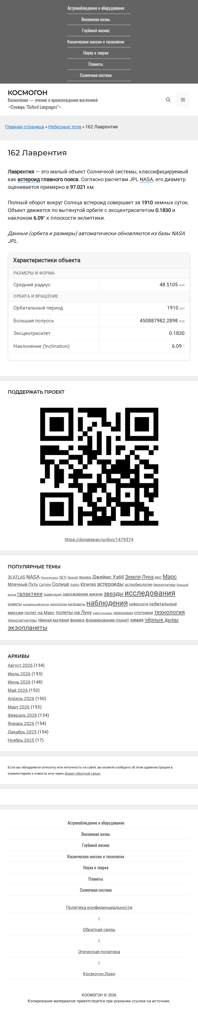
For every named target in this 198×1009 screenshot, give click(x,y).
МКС (158, 577)
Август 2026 (20, 665)
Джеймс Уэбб (108, 577)
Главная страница (24, 126)
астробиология (138, 584)
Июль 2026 (19, 673)
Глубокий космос (96, 30)
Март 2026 (19, 707)
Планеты (95, 64)
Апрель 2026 (21, 698)
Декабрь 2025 (22, 731)
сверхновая (123, 613)
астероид (29, 179)
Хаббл (74, 585)
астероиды (110, 584)
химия (137, 620)
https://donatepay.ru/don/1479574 (99, 539)
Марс (170, 576)
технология (169, 612)
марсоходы (58, 604)
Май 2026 (18, 690)
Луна (148, 577)
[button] (168, 99)
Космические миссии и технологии (95, 41)
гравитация (53, 594)
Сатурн (45, 584)
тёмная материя (53, 620)
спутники (143, 612)
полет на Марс (39, 612)
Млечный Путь (23, 584)
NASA (146, 179)
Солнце (60, 584)
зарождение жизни (83, 594)
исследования (150, 593)
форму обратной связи (82, 773)
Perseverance (49, 577)
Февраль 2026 (22, 715)
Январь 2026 (21, 723)
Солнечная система (96, 75)
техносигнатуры (22, 620)
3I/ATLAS (16, 577)
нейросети (138, 604)
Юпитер (88, 584)
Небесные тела (64, 126)
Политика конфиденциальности (99, 907)
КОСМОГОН (28, 92)
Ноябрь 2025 (21, 740)
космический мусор (36, 604)
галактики (30, 594)
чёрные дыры (162, 620)
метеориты (76, 604)
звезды (113, 593)
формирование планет (107, 620)
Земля (133, 577)
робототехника (102, 613)
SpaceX (73, 577)
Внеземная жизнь (95, 19)
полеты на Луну (74, 612)
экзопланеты (27, 627)
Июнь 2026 (19, 682)
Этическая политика (99, 951)
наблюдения (107, 603)
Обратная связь (99, 929)
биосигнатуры (164, 585)
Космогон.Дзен (99, 973)
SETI (63, 577)
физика (77, 620)
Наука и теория (95, 52)
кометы (15, 604)
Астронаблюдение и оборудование (96, 8)
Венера (85, 577)
